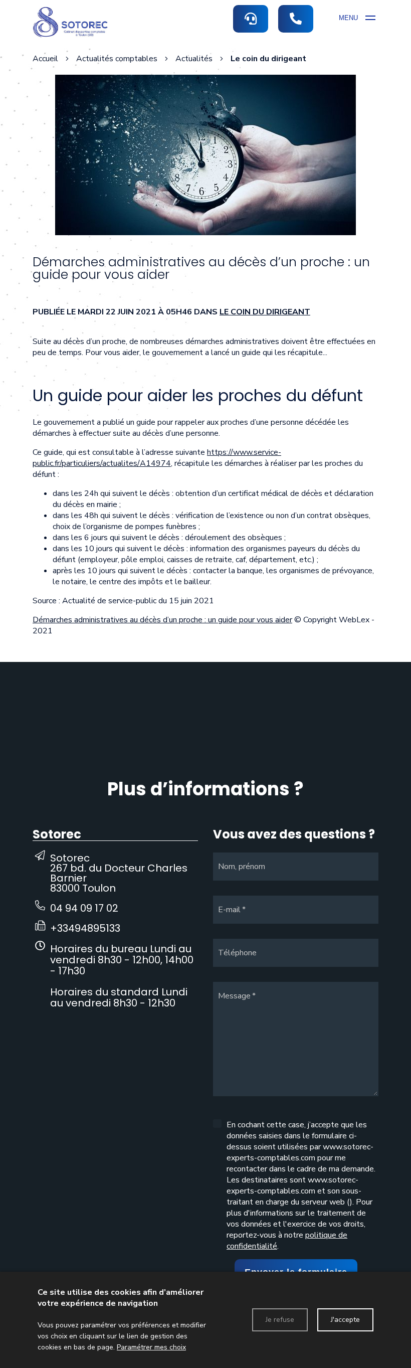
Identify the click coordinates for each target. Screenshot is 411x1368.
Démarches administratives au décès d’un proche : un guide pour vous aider (162, 619)
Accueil (45, 58)
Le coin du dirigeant (265, 311)
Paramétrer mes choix (151, 1347)
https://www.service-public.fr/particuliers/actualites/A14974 (157, 458)
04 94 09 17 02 (84, 908)
